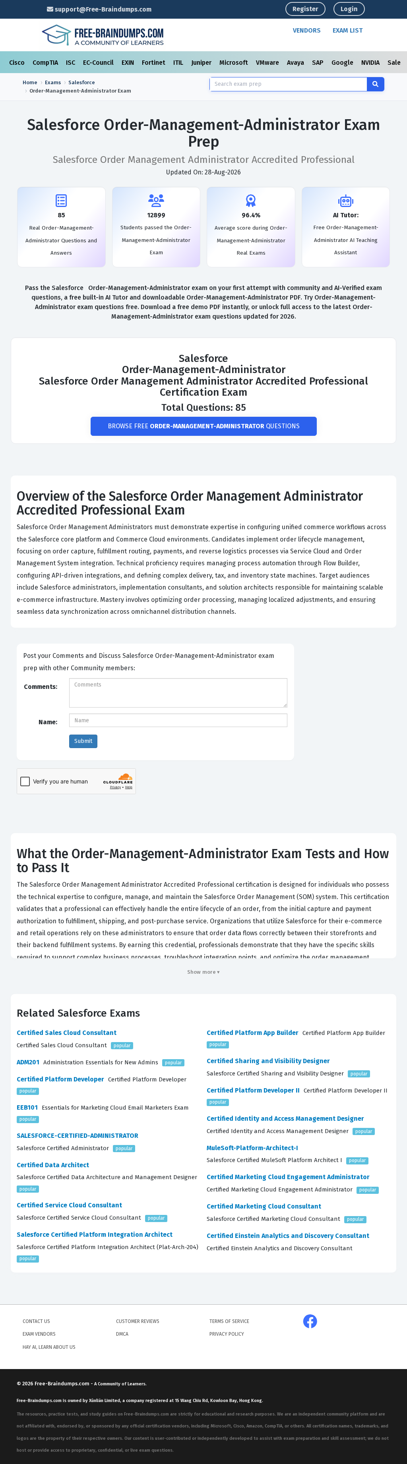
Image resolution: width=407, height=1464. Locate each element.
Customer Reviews (137, 1321)
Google (343, 62)
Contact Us (36, 1321)
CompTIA (46, 62)
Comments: (40, 686)
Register (305, 9)
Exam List (347, 30)
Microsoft (234, 62)
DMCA (122, 1334)
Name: (48, 722)
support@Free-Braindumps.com (102, 9)
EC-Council (99, 62)
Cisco (17, 62)
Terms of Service (229, 1321)
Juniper (202, 62)
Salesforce (81, 82)
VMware (268, 62)
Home (30, 82)
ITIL (179, 62)
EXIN (129, 62)
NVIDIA (371, 62)
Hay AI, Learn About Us (49, 1347)
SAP (318, 62)
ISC (71, 62)
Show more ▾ (203, 972)
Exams (53, 82)
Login (349, 9)
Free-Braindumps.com (63, 1384)
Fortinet (154, 62)
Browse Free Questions (204, 426)
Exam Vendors (39, 1334)
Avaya (296, 62)
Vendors (307, 30)
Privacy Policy (226, 1334)
